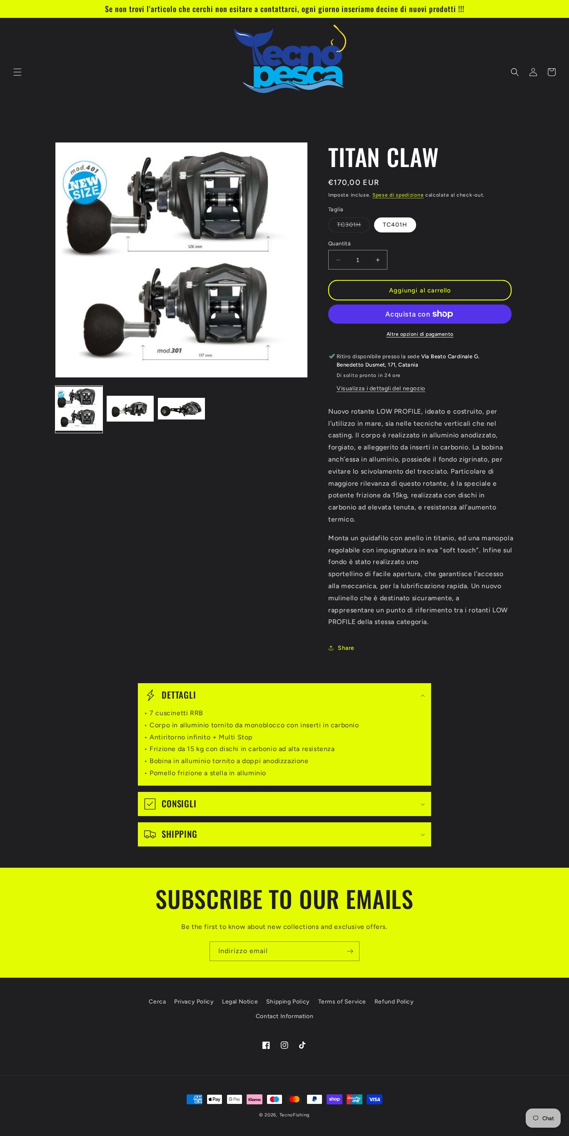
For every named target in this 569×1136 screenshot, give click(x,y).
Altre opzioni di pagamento (420, 334)
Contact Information (284, 1016)
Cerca (157, 1001)
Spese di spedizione (398, 195)
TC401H (395, 224)
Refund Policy (394, 1001)
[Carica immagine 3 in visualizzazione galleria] (181, 409)
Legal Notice (240, 1001)
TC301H (353, 226)
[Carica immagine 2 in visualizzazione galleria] (130, 409)
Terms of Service (342, 1001)
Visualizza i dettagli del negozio (381, 388)
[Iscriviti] (350, 951)
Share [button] (346, 648)
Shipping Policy (288, 1001)
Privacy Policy (194, 1001)
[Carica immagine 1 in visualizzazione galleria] (78, 409)
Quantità (339, 243)
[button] (17, 72)
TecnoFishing (295, 1115)
